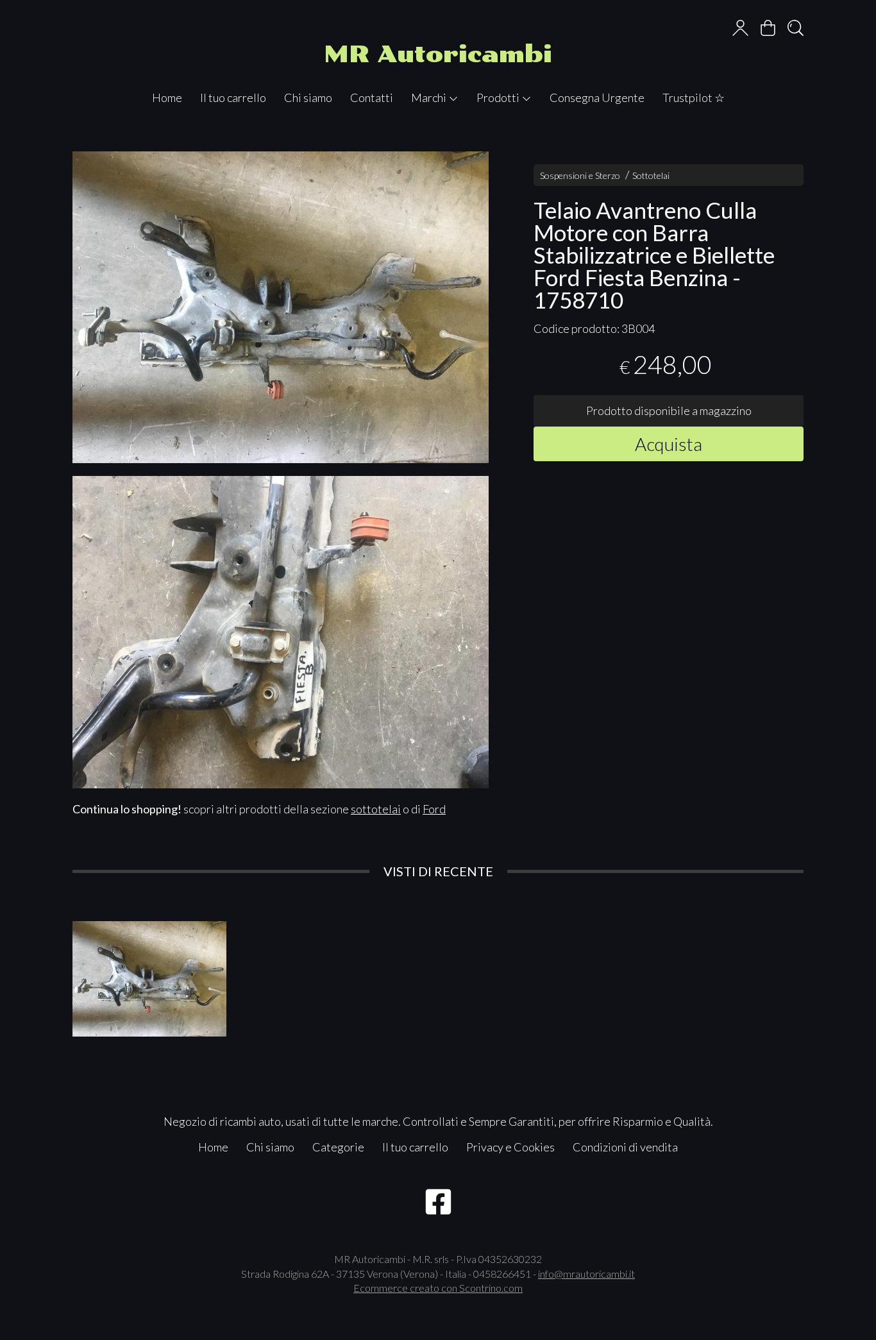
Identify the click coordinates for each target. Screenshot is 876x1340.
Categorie (338, 1147)
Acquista (668, 443)
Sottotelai (651, 175)
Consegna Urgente (597, 97)
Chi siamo (308, 97)
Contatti (371, 97)
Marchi (429, 97)
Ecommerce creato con (438, 1288)
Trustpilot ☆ (693, 97)
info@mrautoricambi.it (586, 1274)
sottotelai (376, 809)
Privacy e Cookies (510, 1147)
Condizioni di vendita (625, 1147)
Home (167, 97)
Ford (434, 809)
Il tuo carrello (233, 97)
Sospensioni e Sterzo (580, 175)
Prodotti (498, 97)
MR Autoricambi (438, 54)
